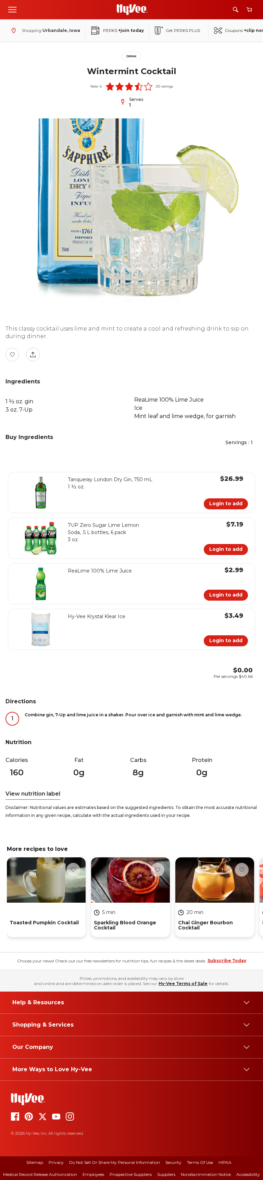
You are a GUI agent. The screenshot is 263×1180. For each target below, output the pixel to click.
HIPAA (224, 1162)
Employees (93, 1174)
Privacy (56, 1162)
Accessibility (248, 1174)
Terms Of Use (200, 1162)
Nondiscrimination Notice (206, 1174)
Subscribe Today (227, 960)
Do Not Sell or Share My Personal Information (114, 1162)
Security (173, 1162)
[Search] (235, 9)
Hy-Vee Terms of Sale (183, 983)
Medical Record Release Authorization (40, 1174)
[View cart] (249, 9)
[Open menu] (12, 9)
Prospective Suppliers (131, 1174)
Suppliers (166, 1174)
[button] (110, 86)
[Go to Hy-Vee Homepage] (132, 9)
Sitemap (34, 1162)
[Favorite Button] (12, 354)
